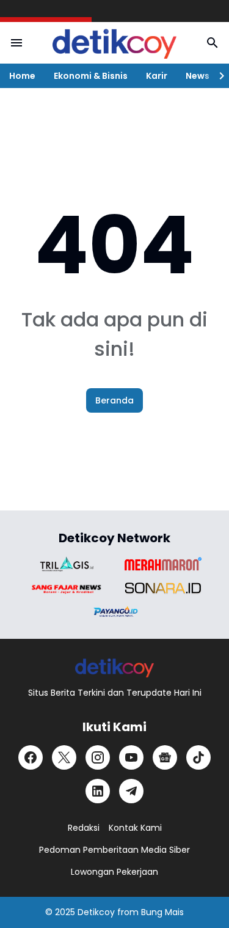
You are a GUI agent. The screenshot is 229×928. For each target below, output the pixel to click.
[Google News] (165, 757)
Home (22, 76)
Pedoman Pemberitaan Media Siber (114, 850)
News (197, 76)
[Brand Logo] (66, 564)
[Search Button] (212, 43)
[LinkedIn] (97, 791)
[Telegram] (131, 791)
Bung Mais (162, 912)
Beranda (114, 400)
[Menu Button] (16, 43)
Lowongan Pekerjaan (114, 872)
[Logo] (114, 667)
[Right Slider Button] (217, 76)
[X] (64, 757)
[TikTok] (198, 757)
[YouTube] (131, 757)
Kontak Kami (135, 828)
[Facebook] (30, 757)
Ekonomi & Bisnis (91, 76)
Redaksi (84, 828)
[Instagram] (97, 757)
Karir (156, 76)
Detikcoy (96, 912)
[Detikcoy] (114, 43)
